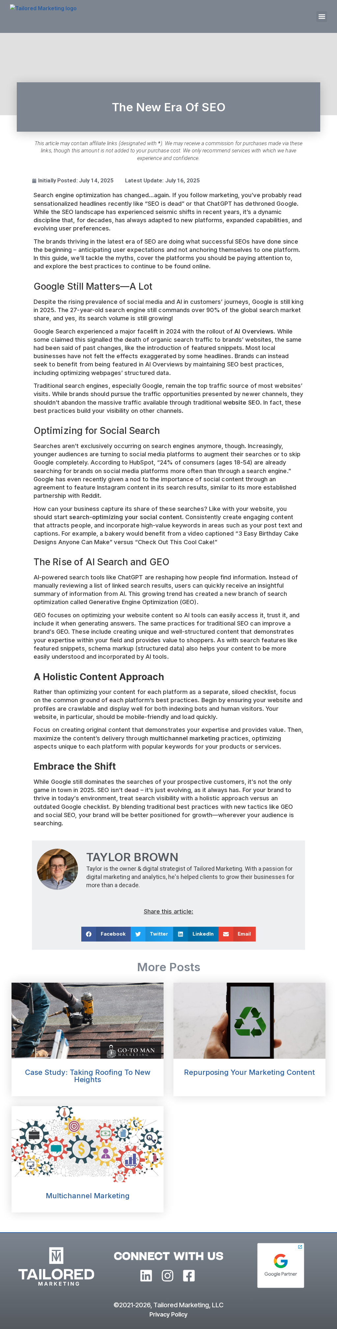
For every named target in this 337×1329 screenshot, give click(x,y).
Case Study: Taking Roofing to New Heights (87, 1076)
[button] (321, 16)
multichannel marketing (185, 738)
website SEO (241, 402)
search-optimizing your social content (125, 517)
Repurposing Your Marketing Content (249, 1072)
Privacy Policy (168, 1314)
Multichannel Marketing (88, 1195)
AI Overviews (253, 331)
